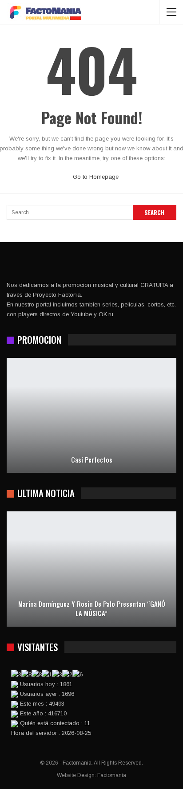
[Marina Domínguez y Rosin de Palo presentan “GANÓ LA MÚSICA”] (91, 569)
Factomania (111, 775)
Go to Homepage (95, 176)
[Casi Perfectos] (91, 415)
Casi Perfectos (91, 459)
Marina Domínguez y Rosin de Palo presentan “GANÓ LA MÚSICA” (91, 608)
